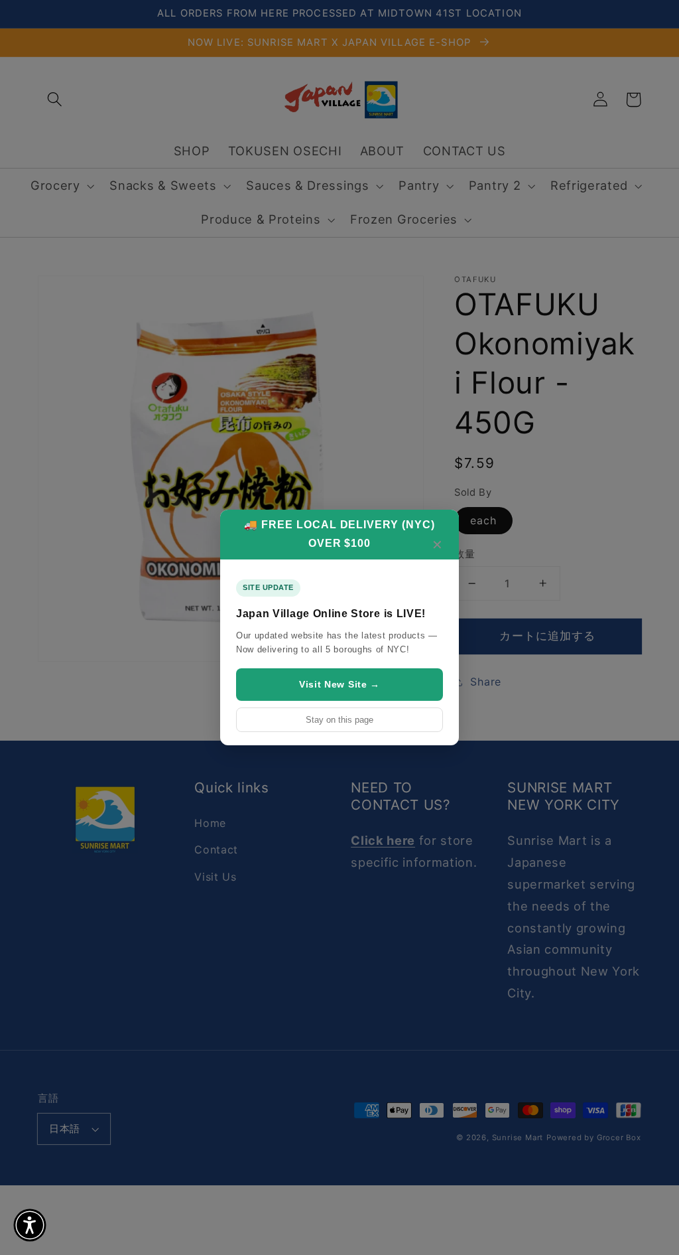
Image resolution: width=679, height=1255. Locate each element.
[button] (29, 1225)
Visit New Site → (339, 684)
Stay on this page (339, 720)
